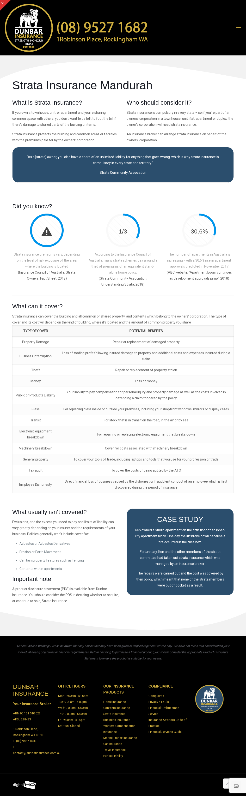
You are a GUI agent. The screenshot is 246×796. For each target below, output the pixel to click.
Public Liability (113, 756)
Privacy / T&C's (158, 702)
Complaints (156, 696)
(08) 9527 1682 (26, 741)
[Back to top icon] (228, 783)
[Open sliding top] (5, 5)
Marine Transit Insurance (120, 738)
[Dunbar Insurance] (77, 27)
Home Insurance (114, 702)
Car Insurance (112, 744)
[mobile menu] (238, 28)
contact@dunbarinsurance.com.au (37, 753)
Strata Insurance (114, 714)
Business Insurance (116, 720)
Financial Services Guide (165, 732)
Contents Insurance (116, 708)
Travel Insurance (114, 750)
